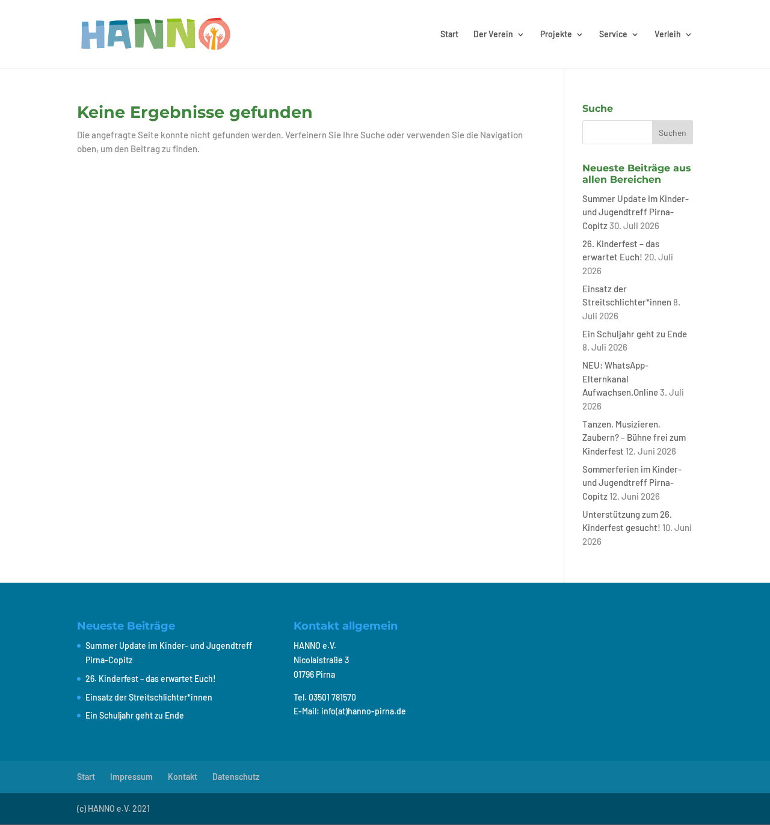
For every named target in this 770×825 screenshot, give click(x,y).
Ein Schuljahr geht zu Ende (634, 333)
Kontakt (182, 776)
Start (449, 34)
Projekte (556, 34)
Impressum (131, 776)
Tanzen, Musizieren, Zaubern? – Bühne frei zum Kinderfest (634, 437)
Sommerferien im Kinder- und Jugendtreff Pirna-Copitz (632, 482)
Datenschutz (235, 776)
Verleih (667, 34)
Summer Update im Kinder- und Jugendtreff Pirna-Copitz (635, 212)
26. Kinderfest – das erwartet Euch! (150, 678)
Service (613, 34)
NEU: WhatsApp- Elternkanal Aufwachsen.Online (620, 378)
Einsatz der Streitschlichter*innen (148, 697)
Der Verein (493, 34)
